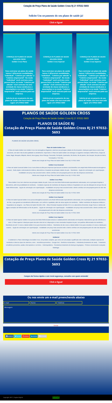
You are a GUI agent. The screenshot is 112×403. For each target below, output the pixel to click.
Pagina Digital (18, 397)
